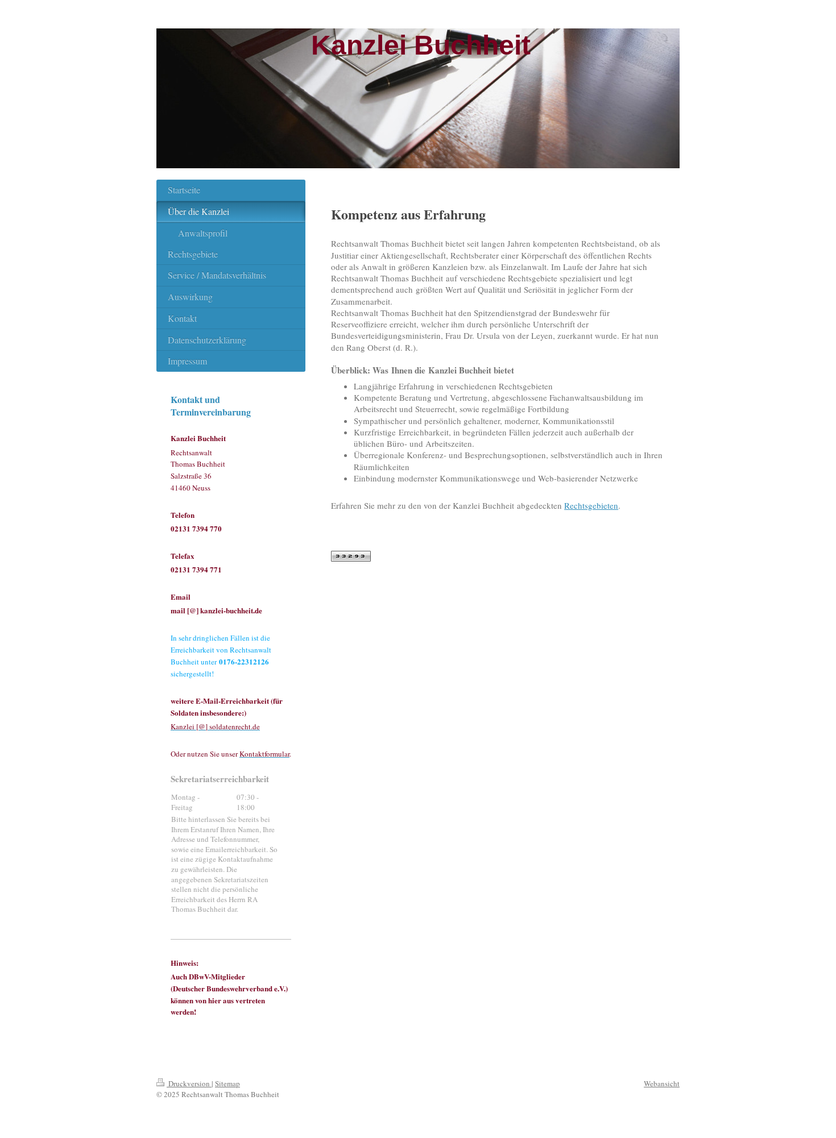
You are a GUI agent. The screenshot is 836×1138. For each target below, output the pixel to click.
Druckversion (189, 1083)
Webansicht (662, 1083)
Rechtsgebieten (591, 505)
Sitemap (227, 1083)
